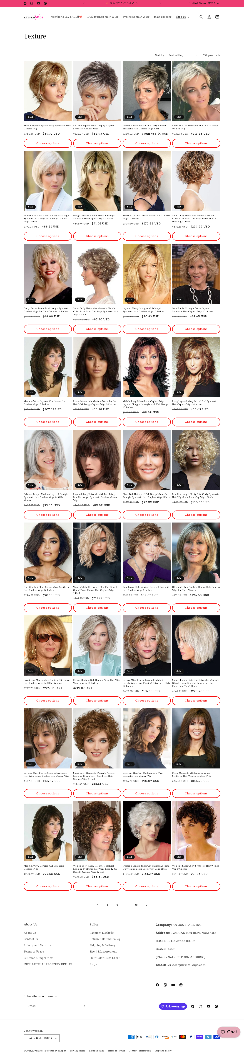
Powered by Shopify (55, 1051)
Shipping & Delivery (103, 945)
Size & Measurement (103, 951)
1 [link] (98, 905)
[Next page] (146, 905)
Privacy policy (77, 1051)
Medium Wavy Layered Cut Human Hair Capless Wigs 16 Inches (45, 403)
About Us (30, 932)
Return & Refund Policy (105, 939)
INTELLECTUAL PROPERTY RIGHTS (48, 964)
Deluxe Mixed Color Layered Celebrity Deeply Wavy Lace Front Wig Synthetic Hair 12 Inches (146, 683)
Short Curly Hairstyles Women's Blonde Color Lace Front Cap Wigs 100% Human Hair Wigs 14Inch (194, 218)
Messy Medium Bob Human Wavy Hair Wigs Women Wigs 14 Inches (96, 681)
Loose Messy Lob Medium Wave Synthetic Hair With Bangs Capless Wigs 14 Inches (96, 403)
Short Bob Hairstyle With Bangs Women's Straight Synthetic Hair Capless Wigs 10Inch (146, 496)
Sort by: (160, 55)
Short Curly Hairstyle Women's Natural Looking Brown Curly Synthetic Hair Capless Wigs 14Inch (93, 776)
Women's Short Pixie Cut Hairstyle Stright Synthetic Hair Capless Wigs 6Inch (145, 127)
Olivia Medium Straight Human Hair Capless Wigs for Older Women (196, 588)
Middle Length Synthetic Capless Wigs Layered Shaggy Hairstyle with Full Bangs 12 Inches (145, 404)
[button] (182, 17)
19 (136, 905)
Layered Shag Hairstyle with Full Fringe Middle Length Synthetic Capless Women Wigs (95, 497)
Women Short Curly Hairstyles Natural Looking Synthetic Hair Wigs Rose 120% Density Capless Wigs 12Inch (95, 868)
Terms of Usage (34, 951)
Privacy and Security (37, 945)
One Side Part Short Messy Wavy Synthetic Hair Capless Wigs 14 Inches (46, 588)
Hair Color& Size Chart (104, 958)
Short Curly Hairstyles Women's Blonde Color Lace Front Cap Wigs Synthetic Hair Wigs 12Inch (95, 311)
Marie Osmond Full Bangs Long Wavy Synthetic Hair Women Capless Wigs (192, 774)
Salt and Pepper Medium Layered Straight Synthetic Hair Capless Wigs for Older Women (46, 497)
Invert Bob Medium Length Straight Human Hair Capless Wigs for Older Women (47, 681)
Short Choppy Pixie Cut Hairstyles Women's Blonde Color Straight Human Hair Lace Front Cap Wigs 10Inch (195, 683)
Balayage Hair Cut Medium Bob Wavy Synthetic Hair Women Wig (143, 774)
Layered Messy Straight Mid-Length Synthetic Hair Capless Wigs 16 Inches (143, 310)
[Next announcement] (160, 3)
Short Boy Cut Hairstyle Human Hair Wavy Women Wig (195, 127)
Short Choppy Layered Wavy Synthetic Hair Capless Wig (47, 127)
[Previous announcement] (84, 3)
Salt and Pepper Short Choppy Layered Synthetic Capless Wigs (94, 127)
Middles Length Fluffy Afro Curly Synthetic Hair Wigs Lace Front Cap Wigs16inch (195, 496)
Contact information (140, 1051)
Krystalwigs (38, 1051)
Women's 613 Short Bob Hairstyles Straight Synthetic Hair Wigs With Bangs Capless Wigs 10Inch (47, 218)
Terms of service (116, 1051)
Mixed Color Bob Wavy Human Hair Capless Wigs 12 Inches (146, 217)
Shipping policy (163, 1051)
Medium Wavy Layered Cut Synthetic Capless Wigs (44, 867)
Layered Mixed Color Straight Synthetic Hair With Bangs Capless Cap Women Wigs (46, 774)
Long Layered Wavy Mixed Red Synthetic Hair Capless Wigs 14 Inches (194, 403)
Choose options (47, 143)
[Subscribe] (84, 1006)
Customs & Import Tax (38, 958)
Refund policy (96, 1051)
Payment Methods (102, 932)
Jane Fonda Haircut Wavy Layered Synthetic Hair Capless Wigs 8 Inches (146, 588)
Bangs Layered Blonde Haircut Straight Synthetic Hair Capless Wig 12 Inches (94, 217)
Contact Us (31, 939)
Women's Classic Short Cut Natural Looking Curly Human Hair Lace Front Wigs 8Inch (146, 867)
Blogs (93, 964)
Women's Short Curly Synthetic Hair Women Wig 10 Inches (195, 867)
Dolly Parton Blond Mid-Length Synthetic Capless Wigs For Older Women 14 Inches (46, 310)
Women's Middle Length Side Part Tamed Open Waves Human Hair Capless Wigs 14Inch (95, 590)
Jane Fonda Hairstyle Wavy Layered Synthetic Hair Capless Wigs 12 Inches (192, 310)
